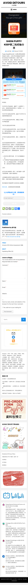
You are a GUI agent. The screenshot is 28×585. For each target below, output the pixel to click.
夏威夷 (4, 361)
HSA (23, 353)
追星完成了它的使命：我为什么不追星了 (11, 393)
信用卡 (13, 357)
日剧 (20, 362)
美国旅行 (4, 366)
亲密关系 (19, 355)
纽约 (23, 364)
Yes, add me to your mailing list (12, 307)
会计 (9, 357)
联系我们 (4, 465)
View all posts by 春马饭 (13, 236)
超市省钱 (20, 368)
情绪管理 (4, 362)
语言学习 (14, 368)
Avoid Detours (14, 3)
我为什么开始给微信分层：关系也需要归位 (12, 390)
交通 (14, 355)
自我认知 (21, 366)
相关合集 (4, 187)
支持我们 (4, 459)
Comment (5, 265)
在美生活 (9, 214)
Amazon (4, 353)
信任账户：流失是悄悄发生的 (9, 378)
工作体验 (20, 361)
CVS (12, 353)
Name (4, 281)
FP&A (19, 353)
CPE (9, 353)
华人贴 (7, 566)
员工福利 (20, 359)
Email (4, 287)
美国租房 (10, 366)
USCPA (4, 355)
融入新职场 (5, 368)
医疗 (9, 359)
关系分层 (18, 357)
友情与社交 (14, 359)
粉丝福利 (19, 364)
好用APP (14, 361)
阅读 (3, 369)
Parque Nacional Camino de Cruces (14, 504)
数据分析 (15, 362)
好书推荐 (9, 361)
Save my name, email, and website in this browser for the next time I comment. (13, 303)
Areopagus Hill (9, 523)
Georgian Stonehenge (11, 540)
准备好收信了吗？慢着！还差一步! (10, 456)
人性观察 (4, 357)
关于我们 (4, 462)
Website (4, 293)
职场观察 (15, 366)
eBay (15, 353)
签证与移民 (13, 364)
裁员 (10, 368)
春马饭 (7, 556)
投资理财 (10, 362)
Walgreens (9, 355)
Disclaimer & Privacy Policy (8, 454)
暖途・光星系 (5, 364)
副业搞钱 (4, 359)
